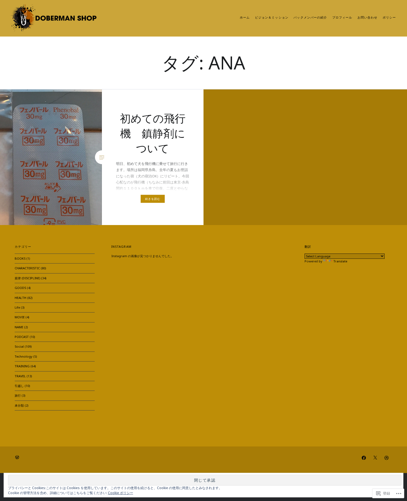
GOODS (20, 288)
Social (19, 346)
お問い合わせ (367, 17)
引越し (19, 386)
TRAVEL (20, 376)
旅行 (18, 395)
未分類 (19, 405)
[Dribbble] (386, 457)
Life (17, 307)
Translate (340, 261)
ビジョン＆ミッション (271, 17)
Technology (23, 356)
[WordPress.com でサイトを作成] (17, 458)
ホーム (245, 17)
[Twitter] (375, 457)
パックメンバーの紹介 (310, 17)
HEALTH (20, 298)
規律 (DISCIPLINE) (27, 278)
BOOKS (20, 258)
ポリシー (389, 17)
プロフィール (342, 17)
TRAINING (22, 366)
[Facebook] (364, 457)
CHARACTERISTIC (27, 268)
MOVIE (20, 317)
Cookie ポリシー (120, 492)
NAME (19, 327)
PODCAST (22, 337)
